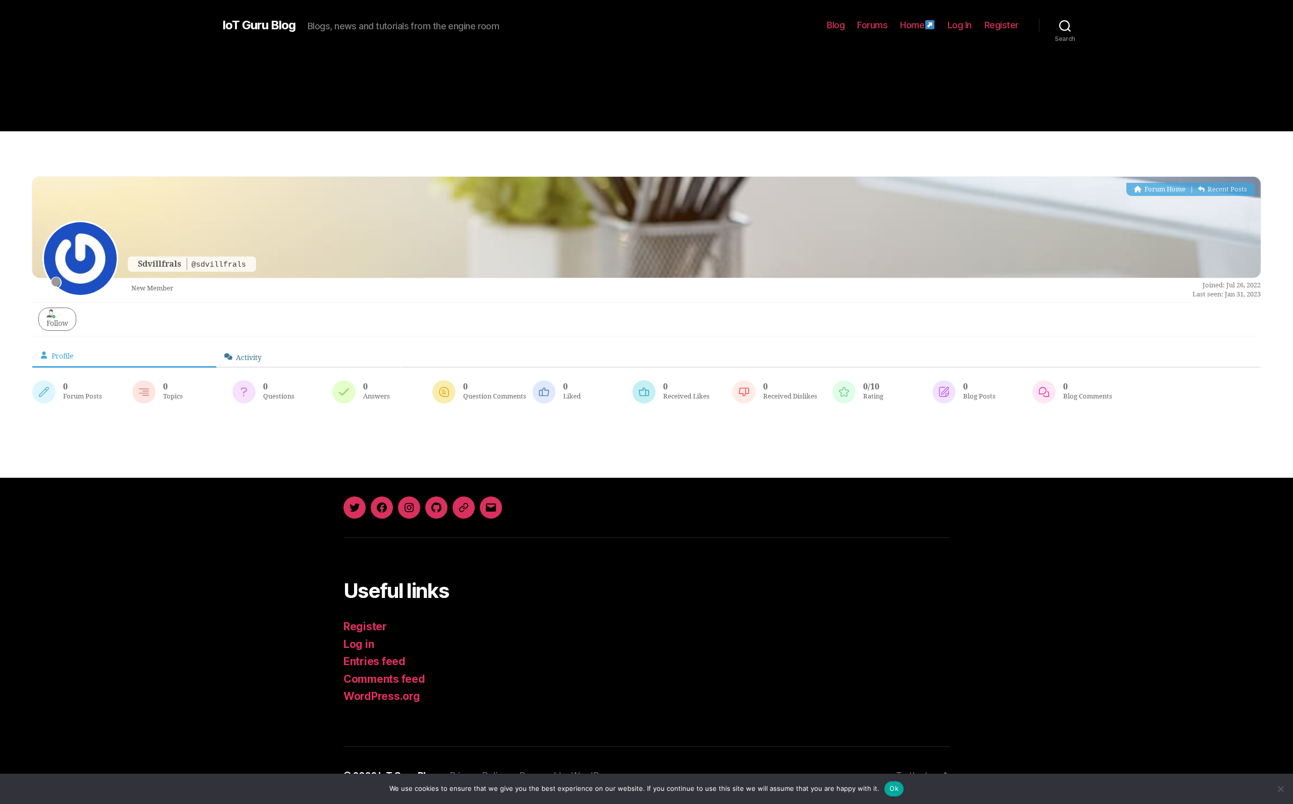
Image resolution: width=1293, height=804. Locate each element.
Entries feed (374, 661)
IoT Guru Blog (258, 25)
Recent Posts (1226, 189)
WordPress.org (381, 696)
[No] (1280, 789)
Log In (960, 25)
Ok (894, 788)
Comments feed (384, 679)
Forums (872, 25)
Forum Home (1164, 189)
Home (912, 25)
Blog (835, 25)
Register (1001, 25)
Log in (358, 644)
